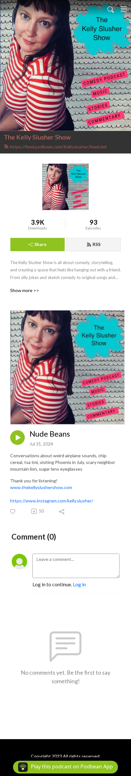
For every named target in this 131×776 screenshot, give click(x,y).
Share (40, 244)
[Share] (62, 511)
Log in (79, 584)
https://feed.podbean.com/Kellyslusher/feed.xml (58, 146)
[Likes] (13, 511)
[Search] (110, 9)
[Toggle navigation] (123, 9)
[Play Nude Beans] (17, 437)
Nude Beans (50, 433)
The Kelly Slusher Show (37, 137)
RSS (96, 244)
